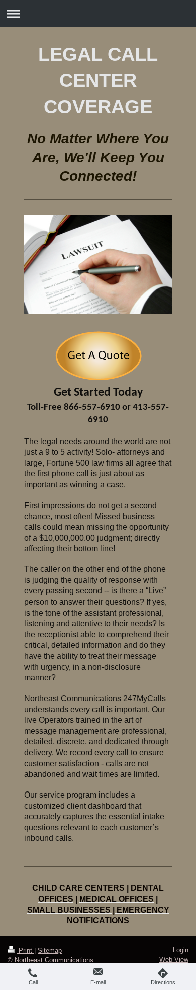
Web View (173, 959)
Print (25, 950)
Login (180, 950)
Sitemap (50, 950)
